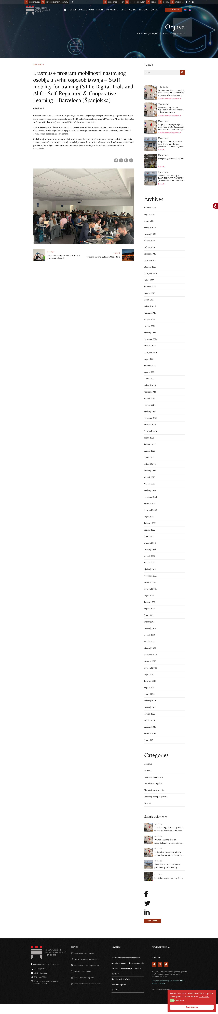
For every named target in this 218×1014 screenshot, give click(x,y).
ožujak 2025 (149, 319)
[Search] (72, 2)
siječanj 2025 (150, 332)
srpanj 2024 (149, 372)
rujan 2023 (149, 437)
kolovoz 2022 (150, 523)
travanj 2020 (150, 707)
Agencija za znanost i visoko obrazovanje (128, 963)
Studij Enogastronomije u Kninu (168, 878)
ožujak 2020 (149, 713)
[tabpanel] (83, 206)
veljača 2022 (149, 562)
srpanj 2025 (149, 293)
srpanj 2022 (149, 529)
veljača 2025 (149, 326)
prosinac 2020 (150, 654)
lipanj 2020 (149, 694)
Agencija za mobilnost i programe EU (126, 968)
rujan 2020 (149, 674)
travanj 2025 (150, 312)
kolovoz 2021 (150, 602)
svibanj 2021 (150, 621)
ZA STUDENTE (111, 10)
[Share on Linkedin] (126, 160)
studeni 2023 (150, 424)
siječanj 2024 (150, 411)
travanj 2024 (150, 391)
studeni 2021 (150, 582)
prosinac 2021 (150, 575)
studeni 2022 (150, 503)
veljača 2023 (149, 483)
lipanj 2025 (149, 299)
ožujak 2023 (149, 477)
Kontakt (154, 10)
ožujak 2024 (149, 398)
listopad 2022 (150, 510)
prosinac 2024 (150, 339)
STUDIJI (100, 10)
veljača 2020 (149, 720)
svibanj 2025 (150, 306)
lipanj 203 (148, 740)
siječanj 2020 (150, 726)
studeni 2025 (150, 266)
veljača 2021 (149, 641)
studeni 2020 (150, 661)
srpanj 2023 (149, 450)
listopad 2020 (150, 667)
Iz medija (148, 770)
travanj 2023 (150, 470)
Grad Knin (115, 990)
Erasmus (38, 64)
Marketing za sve (167, 989)
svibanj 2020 (150, 700)
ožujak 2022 (149, 556)
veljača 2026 (149, 247)
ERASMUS (143, 10)
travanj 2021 (150, 628)
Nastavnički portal (119, 984)
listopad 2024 (150, 352)
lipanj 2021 (149, 615)
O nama (83, 10)
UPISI (91, 10)
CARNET (115, 974)
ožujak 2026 (149, 240)
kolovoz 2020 (150, 681)
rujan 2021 (149, 595)
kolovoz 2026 (150, 207)
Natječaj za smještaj (166, 98)
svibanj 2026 (150, 227)
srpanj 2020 (149, 687)
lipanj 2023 (149, 457)
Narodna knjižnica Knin (121, 979)
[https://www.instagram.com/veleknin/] (189, 2)
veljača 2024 (149, 404)
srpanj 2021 (149, 608)
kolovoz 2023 (150, 444)
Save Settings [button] (192, 1007)
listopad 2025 (150, 273)
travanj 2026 (150, 234)
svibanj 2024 (150, 385)
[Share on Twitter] (121, 160)
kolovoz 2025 (150, 286)
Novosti (72, 10)
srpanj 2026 (149, 214)
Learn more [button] (204, 996)
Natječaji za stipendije (154, 790)
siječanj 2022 (150, 569)
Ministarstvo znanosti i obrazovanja (126, 957)
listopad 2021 (150, 588)
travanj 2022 (150, 549)
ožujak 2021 (149, 635)
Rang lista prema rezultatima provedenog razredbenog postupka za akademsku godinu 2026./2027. (168, 866)
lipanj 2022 (149, 536)
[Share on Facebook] (116, 160)
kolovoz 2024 (150, 365)
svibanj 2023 (150, 464)
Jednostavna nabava (153, 776)
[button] (172, 1000)
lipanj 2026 (149, 220)
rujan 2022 (149, 516)
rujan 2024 (149, 359)
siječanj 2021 (150, 648)
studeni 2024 (150, 345)
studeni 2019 (150, 733)
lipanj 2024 (149, 378)
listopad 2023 (150, 431)
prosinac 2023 (150, 418)
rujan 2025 (149, 280)
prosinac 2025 (150, 260)
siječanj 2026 (150, 253)
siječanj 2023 (150, 490)
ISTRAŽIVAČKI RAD (128, 10)
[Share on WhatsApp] (131, 160)
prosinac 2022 (150, 497)
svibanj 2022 (150, 543)
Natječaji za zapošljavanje (155, 796)
